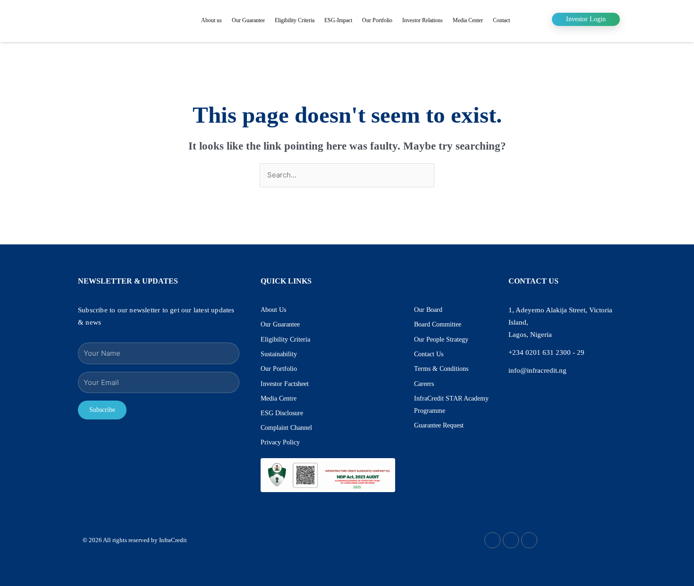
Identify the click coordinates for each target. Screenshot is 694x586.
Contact (501, 20)
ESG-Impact (338, 20)
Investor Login (586, 19)
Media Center (468, 20)
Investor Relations (422, 20)
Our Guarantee (248, 20)
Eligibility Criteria (294, 20)
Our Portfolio (377, 20)
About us (211, 20)
